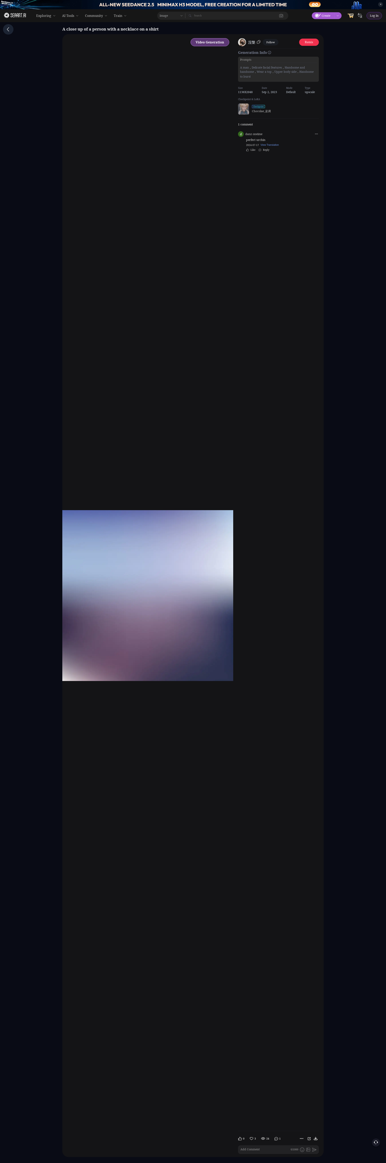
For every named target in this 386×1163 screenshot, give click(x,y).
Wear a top (264, 72)
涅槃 (251, 42)
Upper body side (285, 72)
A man (244, 67)
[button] (281, 15)
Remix (309, 42)
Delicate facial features (267, 67)
